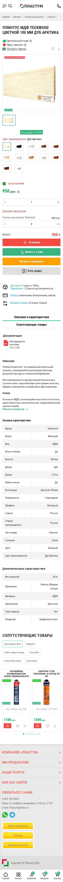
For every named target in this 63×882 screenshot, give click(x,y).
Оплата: (14, 295)
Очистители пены (12, 660)
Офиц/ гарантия (15, 44)
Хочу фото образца (16, 48)
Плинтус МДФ (54, 16)
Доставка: (15, 285)
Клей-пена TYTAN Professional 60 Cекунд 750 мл (46, 674)
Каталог (17, 16)
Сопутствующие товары (31, 324)
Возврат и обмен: (19, 302)
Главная (6, 16)
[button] (11, 6)
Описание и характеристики (31, 317)
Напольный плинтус (34, 16)
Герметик (30, 644)
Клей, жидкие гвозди (14, 652)
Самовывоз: (17, 288)
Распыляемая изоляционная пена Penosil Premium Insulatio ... (16, 675)
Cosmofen (34, 652)
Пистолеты (31, 660)
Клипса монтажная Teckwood (19, 217)
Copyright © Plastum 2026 (25, 863)
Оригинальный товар (17, 40)
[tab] (31, 317)
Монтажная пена (12, 644)
